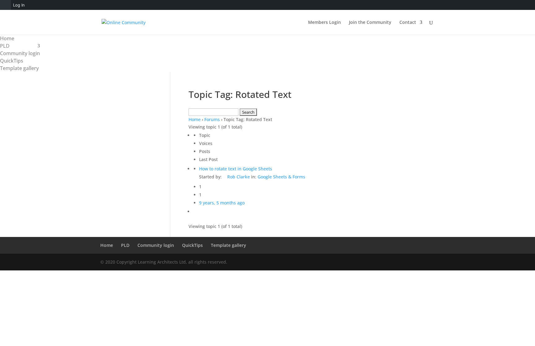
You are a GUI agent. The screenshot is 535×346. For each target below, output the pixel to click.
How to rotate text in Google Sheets (235, 169)
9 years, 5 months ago (222, 203)
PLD (5, 45)
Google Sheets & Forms (281, 177)
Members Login (324, 22)
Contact (407, 22)
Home (7, 38)
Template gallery (19, 68)
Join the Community (370, 22)
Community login (20, 53)
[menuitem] (5, 5)
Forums (212, 119)
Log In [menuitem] (19, 4)
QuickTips (11, 60)
